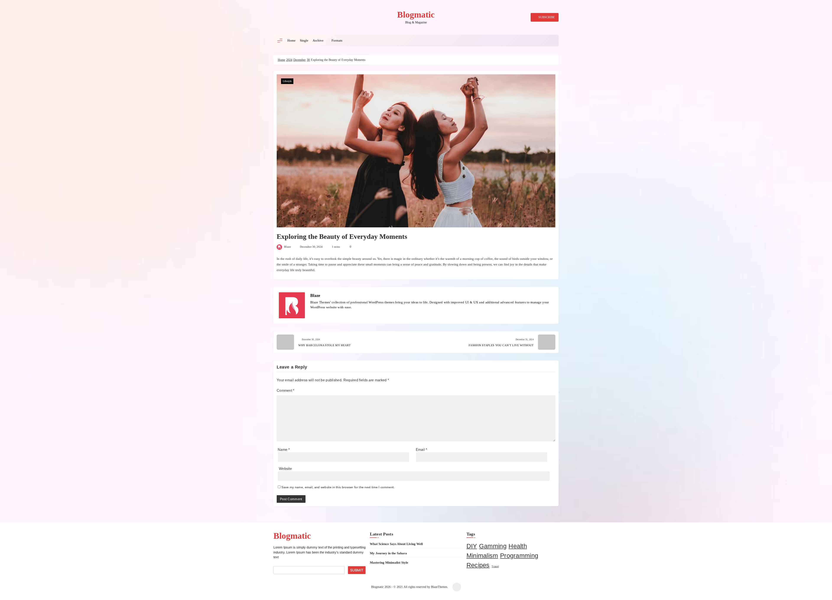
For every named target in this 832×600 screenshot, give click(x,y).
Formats (337, 40)
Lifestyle (287, 81)
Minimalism (482, 555)
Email (421, 449)
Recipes (478, 565)
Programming (519, 555)
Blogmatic (416, 14)
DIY (471, 546)
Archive (318, 40)
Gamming (493, 546)
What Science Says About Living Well (396, 544)
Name (284, 449)
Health (518, 546)
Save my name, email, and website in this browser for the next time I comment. (338, 487)
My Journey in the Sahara (388, 553)
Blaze (287, 246)
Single (304, 40)
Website (285, 469)
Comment (285, 390)
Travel (495, 566)
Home (291, 40)
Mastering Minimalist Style (389, 562)
